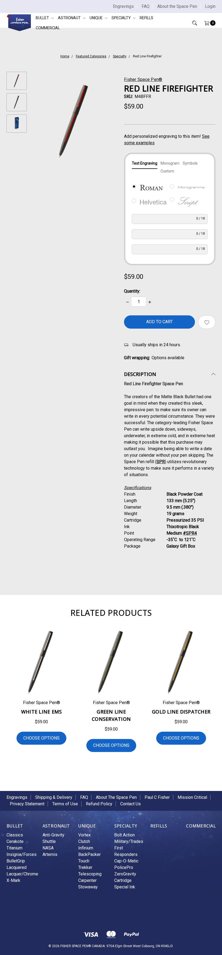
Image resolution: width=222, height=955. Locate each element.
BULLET (43, 18)
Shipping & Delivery (53, 797)
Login (210, 6)
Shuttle (49, 841)
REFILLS (146, 18)
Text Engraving (144, 163)
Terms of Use (65, 803)
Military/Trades (128, 841)
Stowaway (88, 886)
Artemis (50, 854)
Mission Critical (192, 797)
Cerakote (15, 841)
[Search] (191, 23)
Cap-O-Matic (126, 861)
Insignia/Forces (21, 854)
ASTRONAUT (69, 18)
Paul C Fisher (157, 797)
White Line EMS (41, 711)
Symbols (190, 163)
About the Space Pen (177, 6)
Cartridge (123, 880)
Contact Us (130, 803)
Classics (14, 835)
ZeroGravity (125, 873)
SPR (160, 461)
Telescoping (90, 873)
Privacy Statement (27, 803)
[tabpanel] (41, 691)
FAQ (145, 6)
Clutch (84, 841)
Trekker (85, 867)
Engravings (123, 6)
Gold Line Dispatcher (181, 711)
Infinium (85, 848)
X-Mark (13, 880)
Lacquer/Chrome (22, 873)
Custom (167, 171)
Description (140, 374)
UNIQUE (96, 18)
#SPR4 (190, 533)
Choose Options (41, 738)
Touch (83, 861)
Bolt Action (124, 835)
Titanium (14, 848)
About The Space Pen (116, 797)
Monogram (170, 163)
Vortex (84, 835)
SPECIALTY (122, 18)
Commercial (48, 28)
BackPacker (89, 854)
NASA (48, 848)
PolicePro (123, 867)
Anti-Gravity (53, 835)
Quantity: (132, 291)
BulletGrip (15, 861)
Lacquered (16, 867)
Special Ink (124, 886)
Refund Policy (99, 803)
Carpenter (87, 880)
